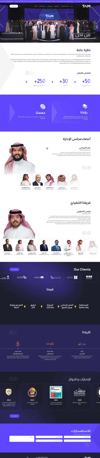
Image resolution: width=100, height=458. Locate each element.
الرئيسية (89, 30)
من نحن (84, 30)
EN (20, 6)
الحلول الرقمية (57, 6)
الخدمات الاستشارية (67, 6)
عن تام (74, 6)
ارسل (88, 444)
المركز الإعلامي (49, 6)
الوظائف (33, 6)
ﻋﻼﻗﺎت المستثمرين (40, 6)
